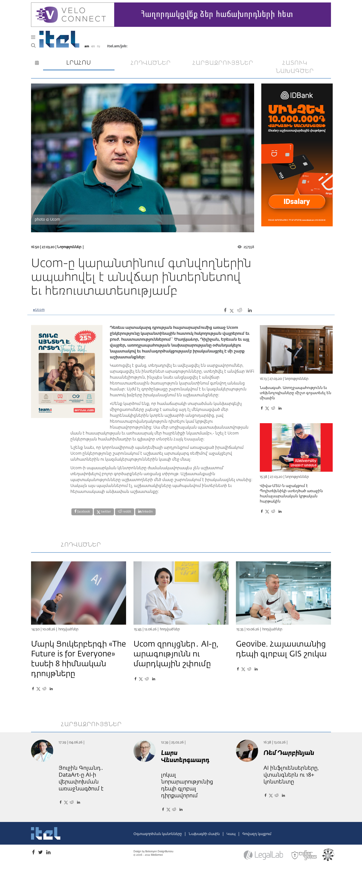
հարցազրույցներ (223, 63)
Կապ (231, 834)
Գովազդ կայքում (256, 834)
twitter (105, 511)
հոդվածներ (151, 63)
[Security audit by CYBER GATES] (304, 855)
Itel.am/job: (117, 46)
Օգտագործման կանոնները (158, 834)
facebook (83, 511)
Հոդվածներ (68, 629)
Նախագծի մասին (205, 834)
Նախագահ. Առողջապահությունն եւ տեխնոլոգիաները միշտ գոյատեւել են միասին (295, 393)
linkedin (147, 511)
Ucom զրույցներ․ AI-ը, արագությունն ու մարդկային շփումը (175, 654)
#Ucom (39, 310)
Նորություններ (69, 247)
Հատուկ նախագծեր (295, 67)
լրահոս (78, 63)
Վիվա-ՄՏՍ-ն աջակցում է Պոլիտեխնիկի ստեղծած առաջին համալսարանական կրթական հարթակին (291, 493)
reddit (126, 511)
